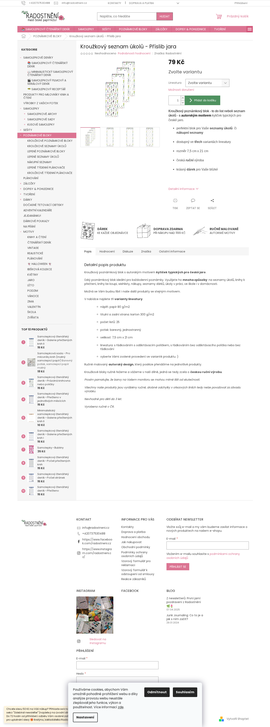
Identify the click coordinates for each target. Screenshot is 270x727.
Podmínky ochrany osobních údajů (134, 554)
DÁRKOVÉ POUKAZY (36, 221)
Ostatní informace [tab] (172, 251)
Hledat (165, 16)
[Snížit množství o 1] (183, 102)
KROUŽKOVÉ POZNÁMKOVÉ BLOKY (50, 141)
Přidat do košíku (205, 100)
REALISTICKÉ (35, 253)
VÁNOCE (33, 296)
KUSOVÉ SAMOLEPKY (41, 125)
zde (121, 707)
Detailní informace (181, 189)
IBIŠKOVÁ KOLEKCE (39, 269)
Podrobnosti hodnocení (134, 53)
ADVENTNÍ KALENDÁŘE (37, 210)
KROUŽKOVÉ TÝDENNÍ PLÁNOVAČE (49, 173)
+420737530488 (93, 534)
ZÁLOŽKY (29, 183)
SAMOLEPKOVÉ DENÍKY (38, 58)
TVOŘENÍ (29, 194)
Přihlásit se (178, 567)
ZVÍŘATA (33, 317)
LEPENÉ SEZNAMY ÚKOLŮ (43, 157)
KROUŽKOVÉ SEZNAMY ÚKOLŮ (46, 146)
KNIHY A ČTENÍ (36, 237)
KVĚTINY (32, 275)
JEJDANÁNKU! (32, 216)
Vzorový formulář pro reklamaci (136, 563)
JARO (31, 280)
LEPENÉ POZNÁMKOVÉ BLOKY (46, 151)
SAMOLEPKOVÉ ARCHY (42, 114)
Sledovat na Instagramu (98, 641)
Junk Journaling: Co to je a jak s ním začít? (184, 617)
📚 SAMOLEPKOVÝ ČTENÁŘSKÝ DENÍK (47, 64)
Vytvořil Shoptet (238, 719)
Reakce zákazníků (133, 579)
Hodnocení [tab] (107, 251)
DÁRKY (27, 200)
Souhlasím (185, 692)
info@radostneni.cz (95, 528)
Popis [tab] (88, 251)
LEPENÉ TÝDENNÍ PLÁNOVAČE (46, 168)
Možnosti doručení (181, 90)
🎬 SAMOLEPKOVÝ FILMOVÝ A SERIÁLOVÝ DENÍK (46, 82)
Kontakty (114, 3)
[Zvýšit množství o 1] (183, 98)
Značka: (167, 53)
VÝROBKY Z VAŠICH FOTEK (40, 103)
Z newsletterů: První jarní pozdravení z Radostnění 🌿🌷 (183, 602)
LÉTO (30, 285)
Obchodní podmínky (135, 547)
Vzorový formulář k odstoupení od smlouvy (137, 572)
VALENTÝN (34, 307)
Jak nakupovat (131, 542)
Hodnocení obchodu (135, 537)
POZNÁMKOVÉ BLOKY (37, 135)
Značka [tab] (146, 251)
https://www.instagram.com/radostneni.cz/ (97, 553)
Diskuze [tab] (128, 251)
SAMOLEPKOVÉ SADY (41, 119)
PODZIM (32, 291)
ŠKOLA (31, 312)
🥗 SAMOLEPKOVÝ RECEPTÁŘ (46, 89)
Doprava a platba (141, 3)
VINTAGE (33, 248)
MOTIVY (28, 232)
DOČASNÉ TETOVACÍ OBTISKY (43, 205)
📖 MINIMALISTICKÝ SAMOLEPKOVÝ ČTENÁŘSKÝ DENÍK (50, 73)
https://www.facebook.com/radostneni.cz (97, 541)
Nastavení (85, 717)
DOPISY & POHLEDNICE (38, 189)
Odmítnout (157, 692)
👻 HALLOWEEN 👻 (39, 264)
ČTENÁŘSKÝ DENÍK (39, 242)
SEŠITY (27, 130)
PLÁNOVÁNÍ (30, 178)
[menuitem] (45, 29)
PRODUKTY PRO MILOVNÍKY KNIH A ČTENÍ (46, 96)
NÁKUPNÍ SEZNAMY (39, 162)
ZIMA (30, 301)
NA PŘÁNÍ (29, 226)
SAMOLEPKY (31, 109)
